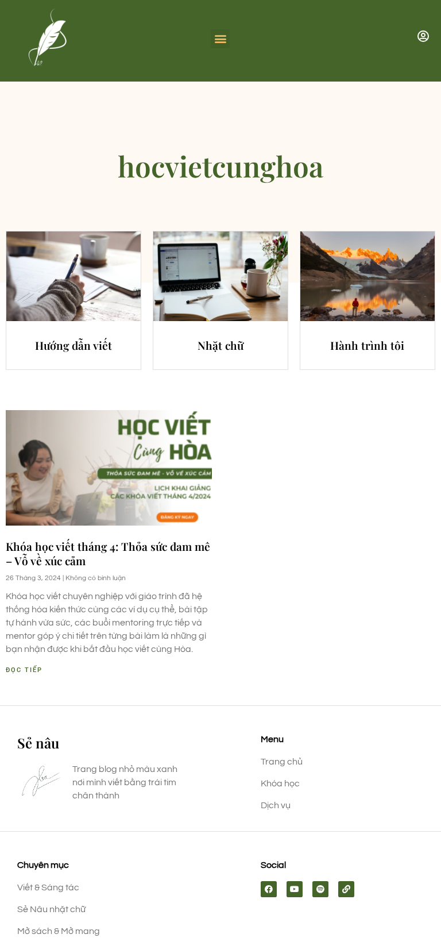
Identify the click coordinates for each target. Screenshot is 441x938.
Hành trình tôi (367, 345)
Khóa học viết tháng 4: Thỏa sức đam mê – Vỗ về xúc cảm (108, 553)
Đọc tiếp (24, 670)
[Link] (346, 889)
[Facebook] (269, 889)
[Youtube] (295, 889)
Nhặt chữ (220, 345)
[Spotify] (320, 889)
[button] (220, 38)
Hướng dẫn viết (73, 345)
